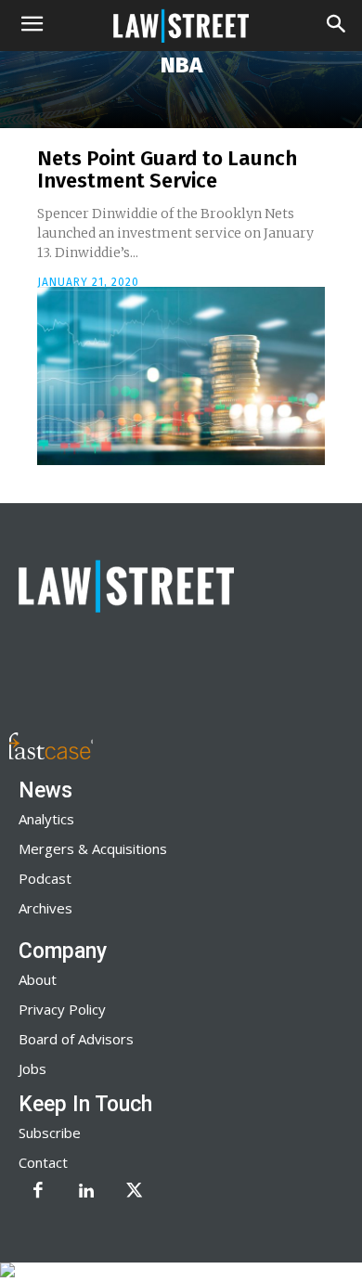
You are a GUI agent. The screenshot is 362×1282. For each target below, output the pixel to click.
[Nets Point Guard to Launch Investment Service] (181, 376)
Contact (43, 1162)
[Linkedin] (86, 1191)
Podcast (45, 878)
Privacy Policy (62, 1009)
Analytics (46, 818)
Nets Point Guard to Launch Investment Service (167, 169)
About (38, 979)
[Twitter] (134, 1191)
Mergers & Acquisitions (93, 848)
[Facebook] (38, 1191)
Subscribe (50, 1132)
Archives (45, 908)
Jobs (32, 1068)
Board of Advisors (76, 1038)
